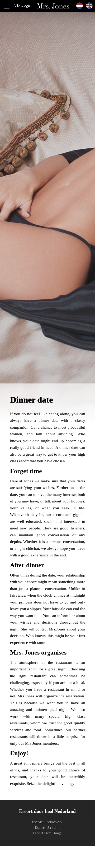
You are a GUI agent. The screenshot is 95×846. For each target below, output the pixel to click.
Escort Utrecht (47, 828)
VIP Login (22, 5)
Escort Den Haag (47, 833)
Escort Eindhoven (47, 822)
